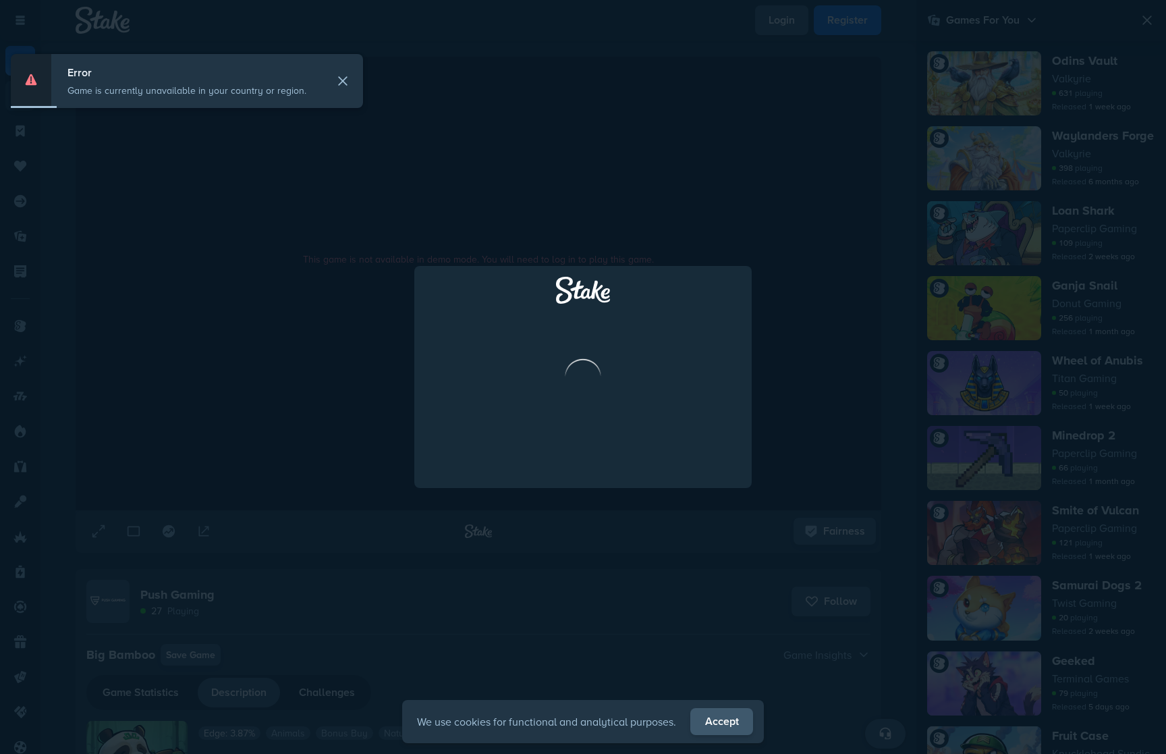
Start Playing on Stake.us (583, 436)
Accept (722, 721)
